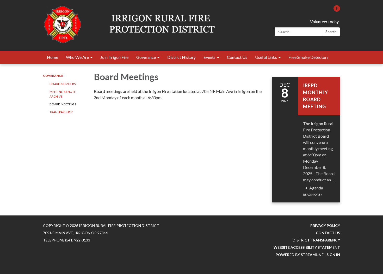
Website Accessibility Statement (307, 247)
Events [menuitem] (209, 57)
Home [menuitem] (52, 57)
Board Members (63, 84)
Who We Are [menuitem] (77, 57)
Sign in (333, 254)
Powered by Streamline (300, 254)
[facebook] (336, 10)
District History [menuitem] (181, 57)
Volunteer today (324, 21)
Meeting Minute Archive (63, 94)
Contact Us (328, 233)
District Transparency (316, 240)
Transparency (61, 112)
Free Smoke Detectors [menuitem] (308, 57)
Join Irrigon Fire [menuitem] (114, 57)
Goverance (53, 76)
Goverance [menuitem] (146, 57)
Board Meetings (63, 104)
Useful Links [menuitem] (266, 57)
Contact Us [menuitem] (237, 57)
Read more (313, 194)
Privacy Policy (325, 225)
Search (331, 31)
